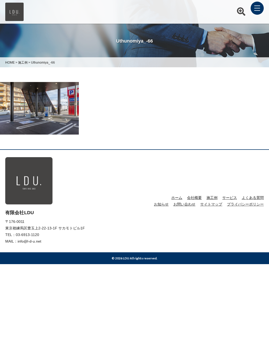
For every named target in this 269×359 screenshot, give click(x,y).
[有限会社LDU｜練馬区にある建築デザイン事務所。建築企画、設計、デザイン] (14, 18)
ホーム (176, 198)
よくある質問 (253, 198)
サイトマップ (211, 204)
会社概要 (194, 198)
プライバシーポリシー (245, 204)
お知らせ (161, 204)
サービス (229, 198)
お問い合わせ (184, 204)
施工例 (212, 198)
